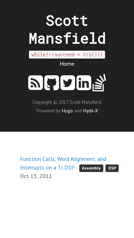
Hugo (67, 110)
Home (67, 63)
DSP (112, 168)
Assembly (91, 168)
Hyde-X (90, 110)
